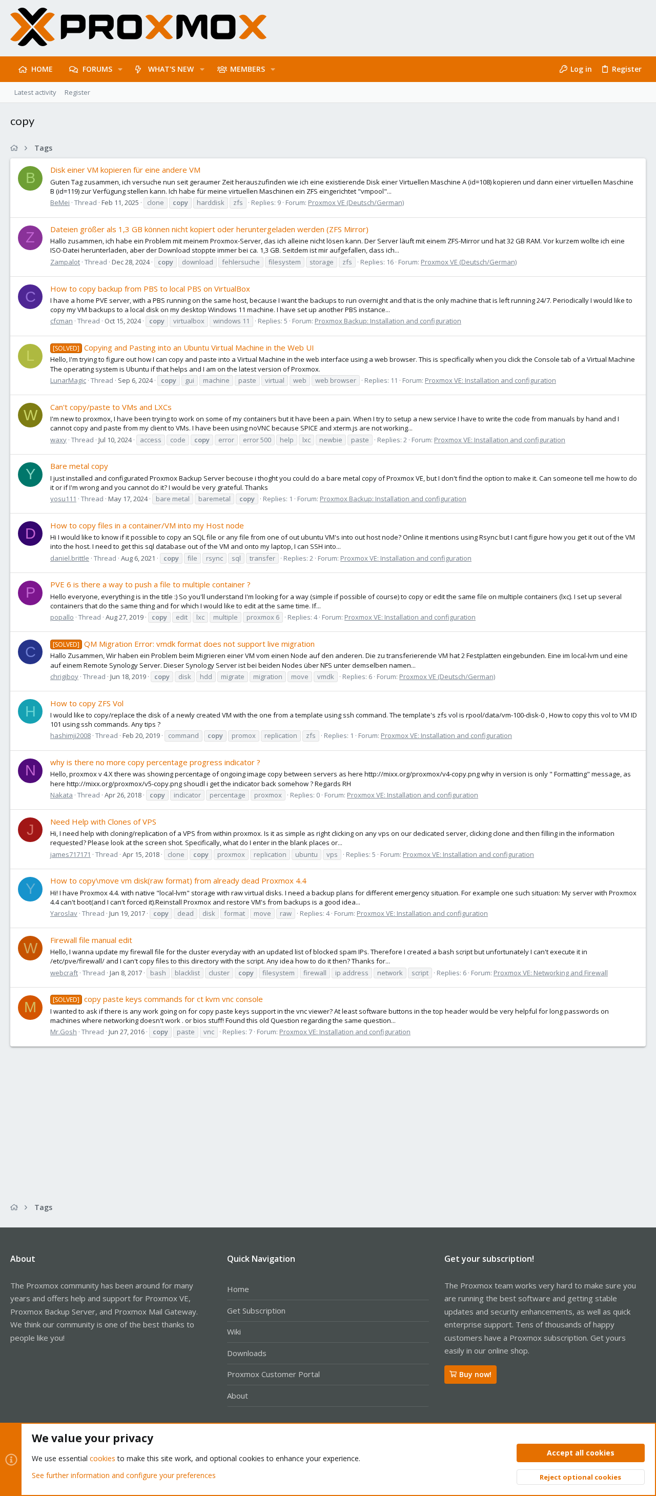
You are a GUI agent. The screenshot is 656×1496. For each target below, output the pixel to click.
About (237, 1395)
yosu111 (63, 498)
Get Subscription (256, 1310)
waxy (58, 439)
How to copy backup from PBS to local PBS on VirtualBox (150, 288)
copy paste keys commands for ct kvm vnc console (158, 999)
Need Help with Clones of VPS (103, 821)
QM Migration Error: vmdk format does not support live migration (184, 644)
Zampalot (65, 262)
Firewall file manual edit (91, 940)
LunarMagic (68, 380)
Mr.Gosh (63, 1031)
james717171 (70, 854)
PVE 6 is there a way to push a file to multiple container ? (150, 584)
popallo (62, 617)
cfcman (61, 320)
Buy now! (475, 1374)
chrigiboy (64, 676)
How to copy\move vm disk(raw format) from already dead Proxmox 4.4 (178, 880)
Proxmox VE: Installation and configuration (490, 380)
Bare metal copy (79, 466)
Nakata (61, 795)
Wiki (234, 1331)
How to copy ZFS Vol (87, 703)
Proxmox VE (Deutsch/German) (356, 202)
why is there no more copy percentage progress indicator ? (155, 762)
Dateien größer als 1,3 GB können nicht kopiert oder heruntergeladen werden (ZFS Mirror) (209, 229)
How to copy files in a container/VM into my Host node (147, 525)
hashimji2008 (70, 735)
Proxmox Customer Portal (273, 1374)
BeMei (60, 202)
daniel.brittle (69, 558)
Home (238, 1289)
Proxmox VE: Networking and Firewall (551, 972)
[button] (120, 69)
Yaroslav (63, 913)
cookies (102, 1458)
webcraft (64, 972)
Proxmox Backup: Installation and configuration (388, 320)
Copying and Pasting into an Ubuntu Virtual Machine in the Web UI (183, 347)
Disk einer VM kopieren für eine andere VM (125, 170)
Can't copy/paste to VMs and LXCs (111, 407)
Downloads (246, 1353)
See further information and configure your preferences (124, 1475)
